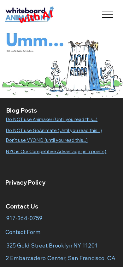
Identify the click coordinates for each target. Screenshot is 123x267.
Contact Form (22, 231)
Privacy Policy (25, 182)
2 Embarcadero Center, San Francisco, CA (60, 258)
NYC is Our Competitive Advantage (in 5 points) (56, 151)
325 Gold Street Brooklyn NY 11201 (51, 245)
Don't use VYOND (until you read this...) (47, 140)
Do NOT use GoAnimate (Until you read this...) (54, 130)
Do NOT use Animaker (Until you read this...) (51, 119)
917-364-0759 (24, 217)
